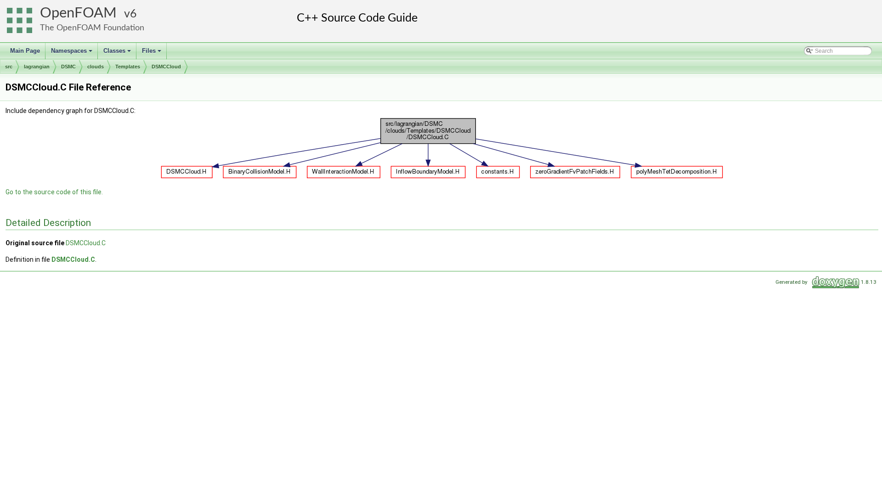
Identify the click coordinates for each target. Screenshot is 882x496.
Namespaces (72, 53)
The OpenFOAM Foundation (92, 27)
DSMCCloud (166, 66)
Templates (127, 66)
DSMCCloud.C (86, 243)
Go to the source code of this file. (54, 192)
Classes (117, 53)
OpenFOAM (78, 13)
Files (152, 53)
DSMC (68, 66)
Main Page (25, 50)
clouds (95, 66)
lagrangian (37, 66)
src (8, 66)
